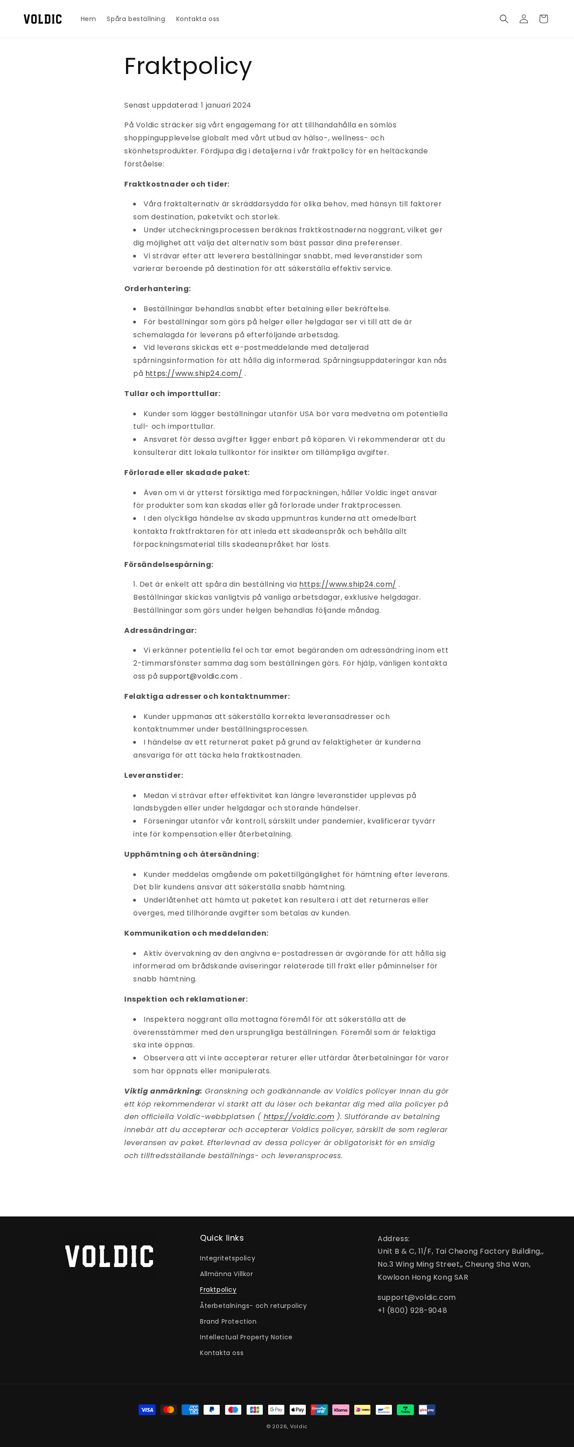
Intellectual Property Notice (246, 1337)
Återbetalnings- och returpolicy (253, 1305)
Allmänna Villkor (226, 1273)
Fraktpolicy (218, 1290)
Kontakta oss (222, 1352)
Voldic (299, 1426)
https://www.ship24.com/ (194, 373)
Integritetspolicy (227, 1258)
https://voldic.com (299, 1116)
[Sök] (504, 19)
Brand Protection (228, 1321)
